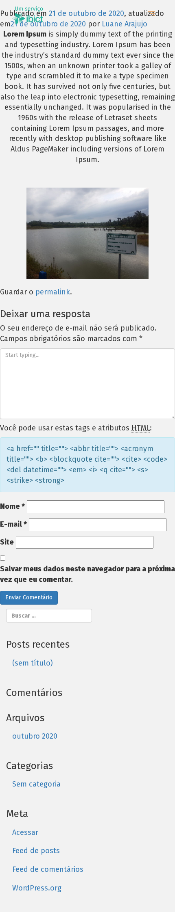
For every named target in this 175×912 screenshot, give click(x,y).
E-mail (13, 524)
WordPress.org (36, 888)
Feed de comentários (47, 869)
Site (7, 542)
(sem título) (32, 663)
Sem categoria (36, 784)
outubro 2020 (34, 736)
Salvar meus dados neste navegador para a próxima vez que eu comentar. (87, 574)
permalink (52, 291)
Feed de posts (36, 850)
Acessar (25, 832)
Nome (12, 506)
